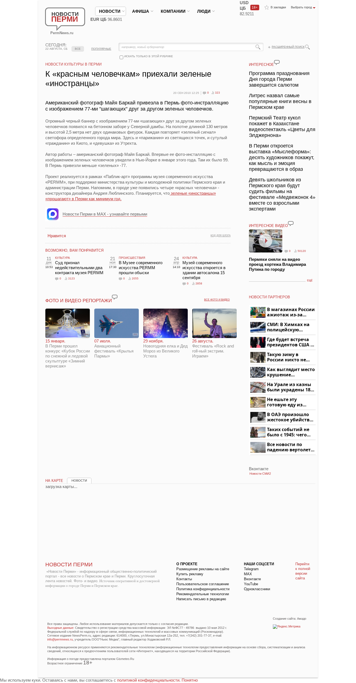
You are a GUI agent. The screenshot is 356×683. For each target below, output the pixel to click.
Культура (62, 257)
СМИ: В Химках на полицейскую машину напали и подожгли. (288, 327)
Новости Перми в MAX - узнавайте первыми (105, 214)
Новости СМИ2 (260, 473)
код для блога (221, 235)
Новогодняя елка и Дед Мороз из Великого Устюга (165, 348)
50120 (302, 250)
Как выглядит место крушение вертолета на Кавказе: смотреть (291, 372)
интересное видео (268, 226)
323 (217, 92)
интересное (261, 64)
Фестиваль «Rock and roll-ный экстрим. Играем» (213, 348)
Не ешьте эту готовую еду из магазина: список (288, 402)
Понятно (190, 680)
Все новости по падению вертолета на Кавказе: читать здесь (290, 447)
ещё (310, 280)
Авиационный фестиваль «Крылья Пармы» (114, 348)
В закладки (278, 7)
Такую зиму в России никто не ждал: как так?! (286, 357)
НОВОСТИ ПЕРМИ (69, 564)
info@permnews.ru (60, 639)
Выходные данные (60, 627)
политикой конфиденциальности (148, 680)
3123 (71, 278)
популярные (101, 48)
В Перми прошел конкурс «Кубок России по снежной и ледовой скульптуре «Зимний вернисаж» (67, 353)
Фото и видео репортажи (78, 300)
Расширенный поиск (288, 46)
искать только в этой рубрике (148, 56)
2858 (199, 283)
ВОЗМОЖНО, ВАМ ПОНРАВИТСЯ (74, 250)
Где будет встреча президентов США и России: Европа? (290, 342)
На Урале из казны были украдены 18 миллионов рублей (289, 387)
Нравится (57, 235)
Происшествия (132, 257)
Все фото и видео (217, 299)
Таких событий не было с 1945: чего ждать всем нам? (288, 432)
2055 (135, 278)
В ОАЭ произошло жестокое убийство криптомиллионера (290, 417)
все (78, 48)
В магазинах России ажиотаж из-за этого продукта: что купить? (291, 312)
